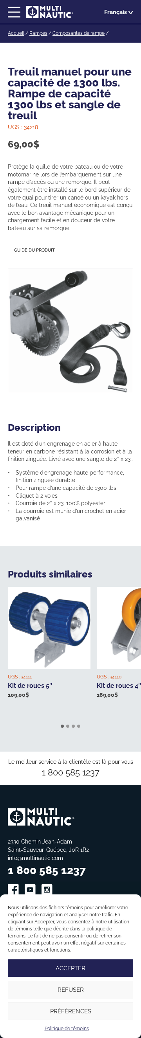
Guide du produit (34, 250)
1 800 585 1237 (70, 772)
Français (115, 12)
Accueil (16, 33)
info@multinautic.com (35, 858)
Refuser (71, 989)
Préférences (70, 1011)
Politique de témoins (67, 1028)
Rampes (38, 33)
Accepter (70, 968)
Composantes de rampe (78, 33)
